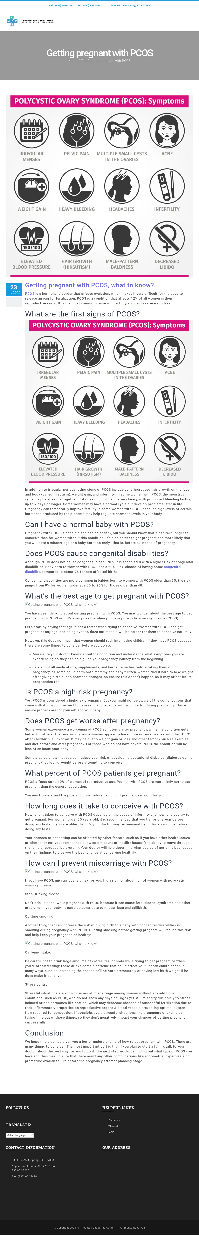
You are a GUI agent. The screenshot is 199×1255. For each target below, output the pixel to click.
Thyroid (113, 1126)
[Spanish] (11, 1129)
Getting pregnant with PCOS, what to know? (89, 285)
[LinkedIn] (12, 1113)
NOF (111, 1132)
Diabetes (114, 1120)
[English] (7, 1129)
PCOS (29, 293)
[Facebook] (7, 1113)
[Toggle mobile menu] (191, 19)
